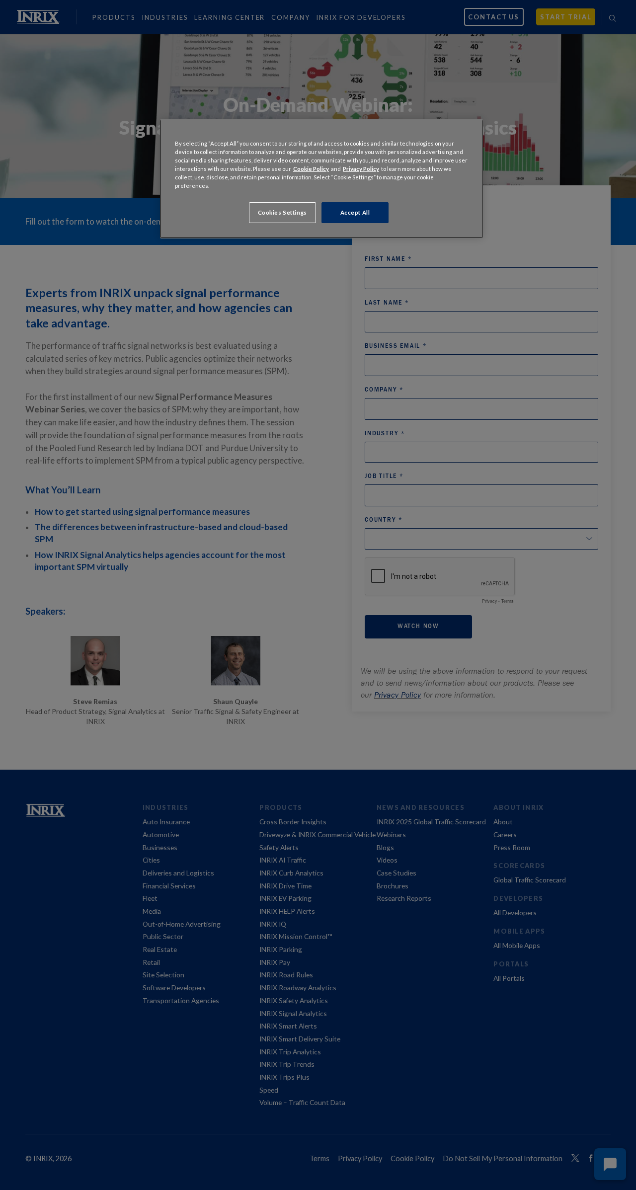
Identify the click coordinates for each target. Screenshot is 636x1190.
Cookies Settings (282, 212)
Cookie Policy (311, 168)
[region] (321, 178)
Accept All (355, 212)
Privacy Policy (361, 168)
